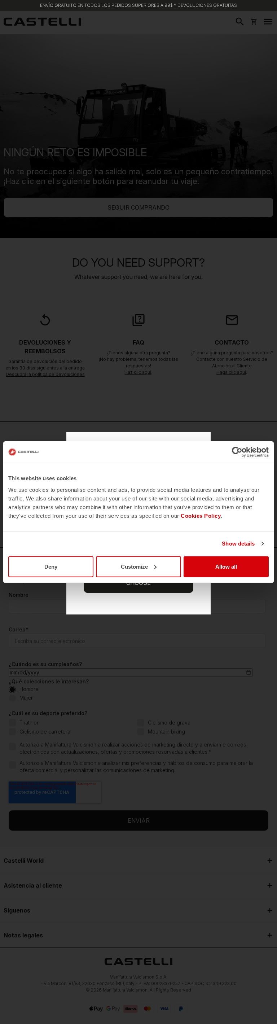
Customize (134, 566)
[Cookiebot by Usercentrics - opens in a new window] (237, 452)
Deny (50, 566)
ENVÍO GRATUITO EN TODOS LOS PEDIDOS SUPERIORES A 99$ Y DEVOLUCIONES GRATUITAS (138, 5)
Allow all (226, 566)
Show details (238, 544)
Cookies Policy (201, 515)
